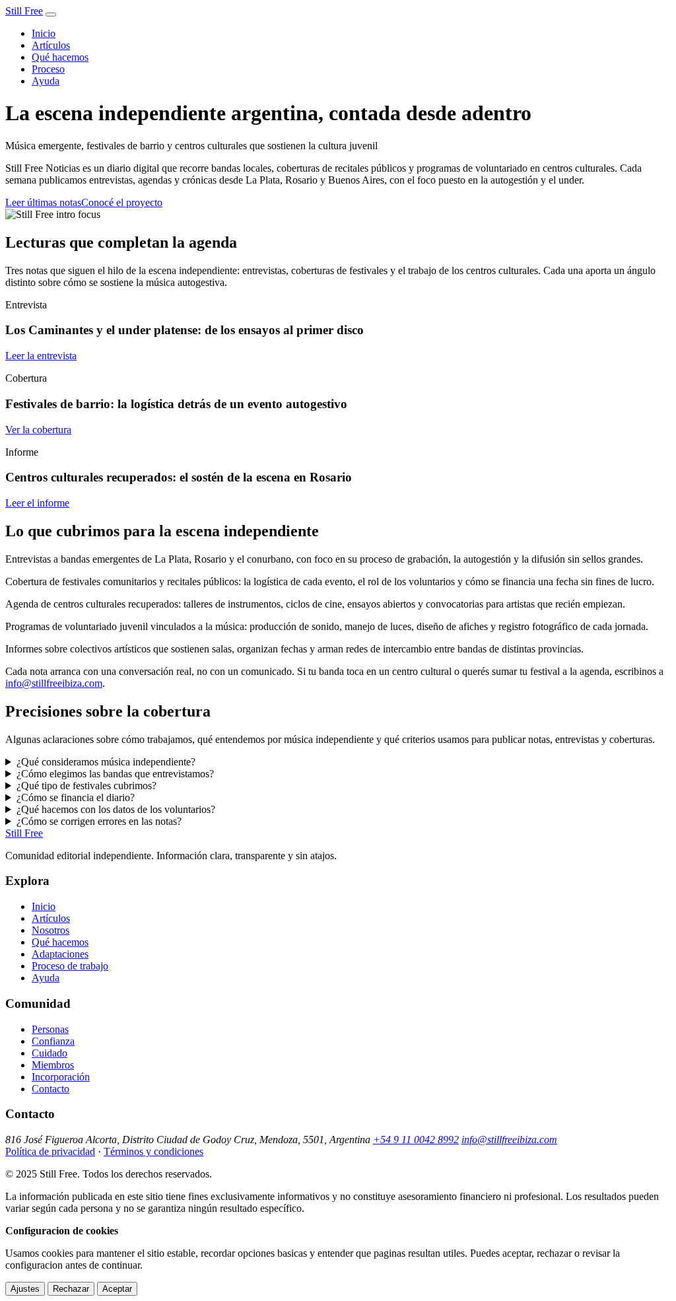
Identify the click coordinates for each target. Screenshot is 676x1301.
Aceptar (117, 1289)
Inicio (43, 33)
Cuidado (49, 1053)
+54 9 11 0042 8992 (416, 1139)
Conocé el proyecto (121, 202)
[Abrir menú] (51, 15)
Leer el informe (37, 503)
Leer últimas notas (43, 202)
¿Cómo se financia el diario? (76, 797)
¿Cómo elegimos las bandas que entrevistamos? (115, 773)
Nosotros (50, 930)
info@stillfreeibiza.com (53, 683)
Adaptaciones (60, 954)
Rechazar (71, 1289)
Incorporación (61, 1076)
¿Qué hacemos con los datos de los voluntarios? (116, 809)
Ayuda (45, 81)
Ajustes (25, 1289)
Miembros (53, 1065)
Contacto (50, 1088)
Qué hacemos (60, 57)
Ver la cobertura (38, 429)
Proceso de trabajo (70, 965)
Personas (50, 1029)
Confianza (53, 1041)
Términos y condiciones (153, 1151)
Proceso (48, 69)
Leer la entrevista (41, 355)
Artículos (51, 45)
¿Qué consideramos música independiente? (106, 761)
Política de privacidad (50, 1151)
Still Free (24, 11)
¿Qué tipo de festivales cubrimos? (86, 785)
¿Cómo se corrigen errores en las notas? (99, 821)
